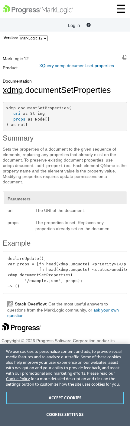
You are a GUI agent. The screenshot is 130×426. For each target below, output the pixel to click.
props (19, 119)
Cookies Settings (64, 414)
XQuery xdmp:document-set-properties (76, 65)
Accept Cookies (65, 397)
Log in (74, 25)
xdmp (13, 90)
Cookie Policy (18, 378)
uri (17, 113)
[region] (65, 385)
